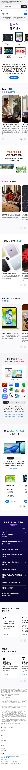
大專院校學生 (4, 14)
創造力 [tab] (12, 402)
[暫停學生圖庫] (3, 139)
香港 (2, 759)
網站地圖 (19, 763)
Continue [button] (24, 6)
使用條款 (6, 763)
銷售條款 (11, 763)
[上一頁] (21, 139)
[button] (10, 6)
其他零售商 (17, 756)
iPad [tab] (18, 458)
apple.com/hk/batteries (6, 695)
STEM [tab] (17, 402)
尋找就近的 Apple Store (10, 756)
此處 (3, 692)
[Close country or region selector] (26, 1)
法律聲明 (15, 763)
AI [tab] (22, 402)
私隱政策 (2, 763)
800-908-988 (6, 757)
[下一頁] (25, 139)
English (5, 759)
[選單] (26, 10)
